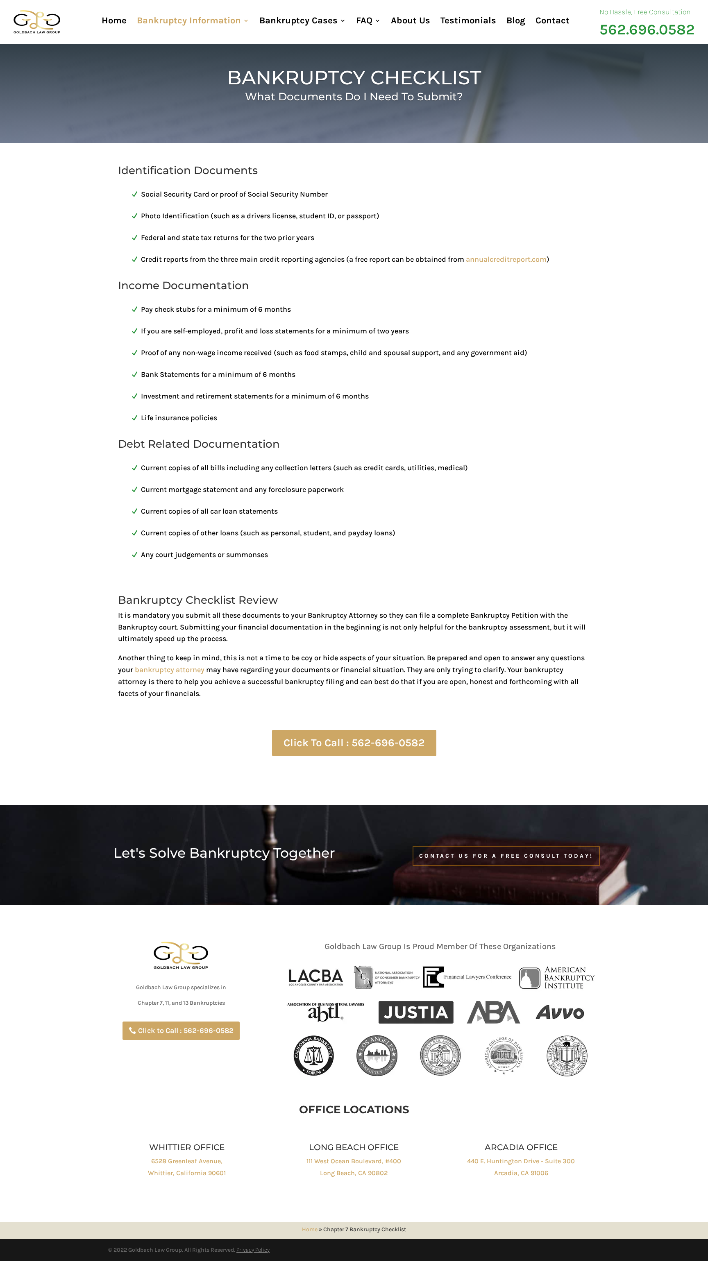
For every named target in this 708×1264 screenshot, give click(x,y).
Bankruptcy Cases (298, 22)
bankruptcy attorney (169, 669)
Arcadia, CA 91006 (521, 1173)
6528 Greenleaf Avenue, (186, 1161)
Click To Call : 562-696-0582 (354, 742)
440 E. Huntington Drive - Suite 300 (521, 1161)
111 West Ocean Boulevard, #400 (353, 1161)
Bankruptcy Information (189, 22)
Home (114, 22)
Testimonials (468, 22)
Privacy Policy (253, 1249)
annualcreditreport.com (506, 259)
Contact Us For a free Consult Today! (506, 855)
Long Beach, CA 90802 (354, 1173)
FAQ (364, 22)
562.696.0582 (647, 29)
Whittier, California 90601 (187, 1173)
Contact (553, 22)
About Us (410, 22)
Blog (515, 22)
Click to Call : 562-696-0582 (186, 1030)
